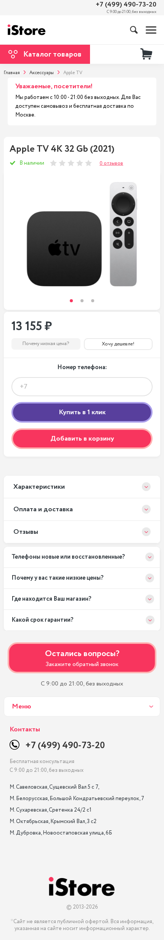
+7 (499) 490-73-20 (126, 4)
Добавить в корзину (82, 439)
